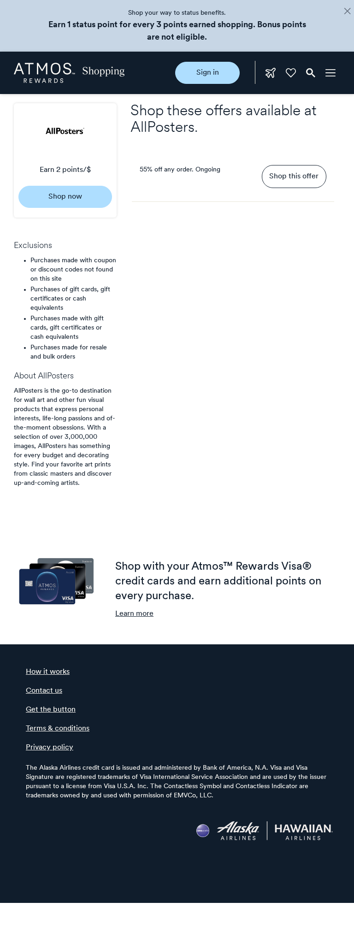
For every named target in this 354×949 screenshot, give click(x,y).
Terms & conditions (57, 728)
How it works (48, 672)
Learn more (134, 614)
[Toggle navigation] (330, 72)
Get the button (51, 709)
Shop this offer (294, 176)
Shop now (65, 196)
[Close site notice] (347, 12)
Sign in (207, 73)
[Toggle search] (310, 72)
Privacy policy (49, 747)
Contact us (44, 691)
